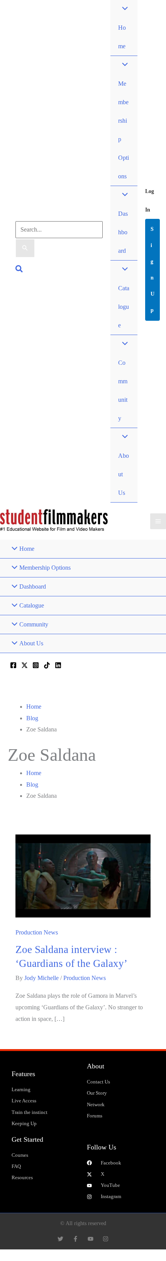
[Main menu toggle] (158, 521)
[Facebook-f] (75, 1239)
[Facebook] (13, 665)
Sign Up (152, 269)
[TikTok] (47, 665)
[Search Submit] (25, 248)
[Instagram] (35, 665)
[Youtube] (90, 1239)
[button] (19, 270)
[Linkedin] (58, 665)
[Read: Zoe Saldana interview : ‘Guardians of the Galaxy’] (83, 875)
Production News (36, 932)
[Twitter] (24, 665)
